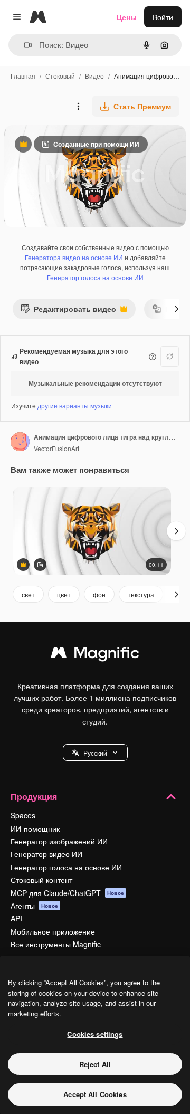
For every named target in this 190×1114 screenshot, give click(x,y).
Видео (94, 75)
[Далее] (176, 309)
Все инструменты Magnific (56, 944)
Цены (127, 17)
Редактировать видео (68, 311)
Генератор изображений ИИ (59, 841)
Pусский (95, 752)
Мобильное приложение (53, 931)
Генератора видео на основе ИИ (74, 257)
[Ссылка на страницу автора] (20, 442)
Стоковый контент (41, 879)
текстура (141, 594)
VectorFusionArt (56, 448)
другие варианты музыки (74, 405)
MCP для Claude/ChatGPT (67, 893)
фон (99, 594)
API (16, 918)
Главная (23, 75)
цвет (64, 594)
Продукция (34, 797)
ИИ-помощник (35, 828)
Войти (163, 17)
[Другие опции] (78, 106)
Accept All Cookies (94, 1094)
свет (28, 594)
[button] (95, 752)
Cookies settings (94, 1034)
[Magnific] (95, 655)
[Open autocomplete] (23, 45)
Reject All (95, 1064)
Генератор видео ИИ (46, 854)
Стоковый (60, 75)
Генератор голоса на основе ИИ (95, 277)
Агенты (34, 905)
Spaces (23, 815)
